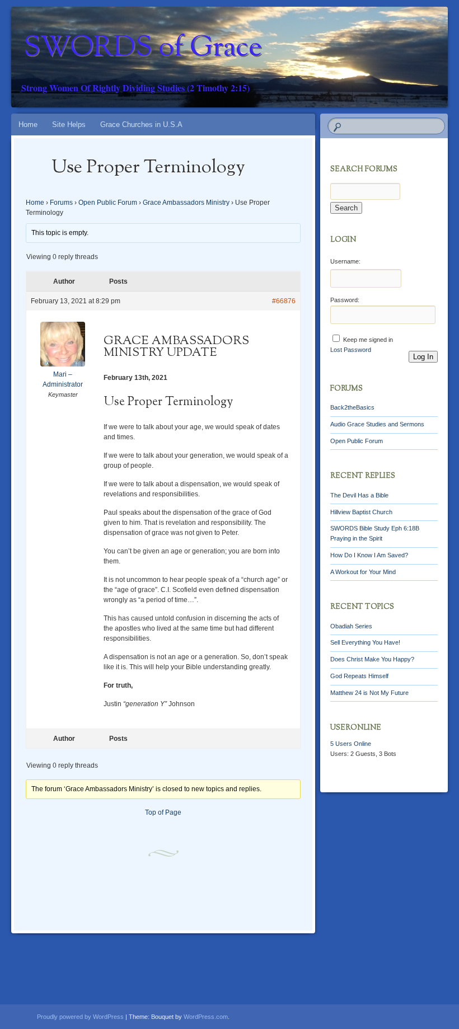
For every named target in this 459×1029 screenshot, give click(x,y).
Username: (345, 261)
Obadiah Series (351, 626)
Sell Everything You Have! (365, 642)
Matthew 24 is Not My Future (369, 692)
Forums (61, 202)
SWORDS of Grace (143, 49)
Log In (423, 357)
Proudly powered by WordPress (80, 1016)
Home (28, 124)
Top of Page (163, 812)
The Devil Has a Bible (359, 495)
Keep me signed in (368, 339)
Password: (344, 300)
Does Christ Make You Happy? (372, 659)
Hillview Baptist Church (361, 512)
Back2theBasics (352, 407)
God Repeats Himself (359, 676)
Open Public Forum (107, 202)
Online (350, 743)
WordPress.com (206, 1016)
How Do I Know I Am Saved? (369, 555)
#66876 (284, 301)
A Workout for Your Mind (363, 571)
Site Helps (69, 124)
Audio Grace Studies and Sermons (377, 424)
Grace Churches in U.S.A (141, 124)
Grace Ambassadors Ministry (186, 202)
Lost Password (350, 349)
